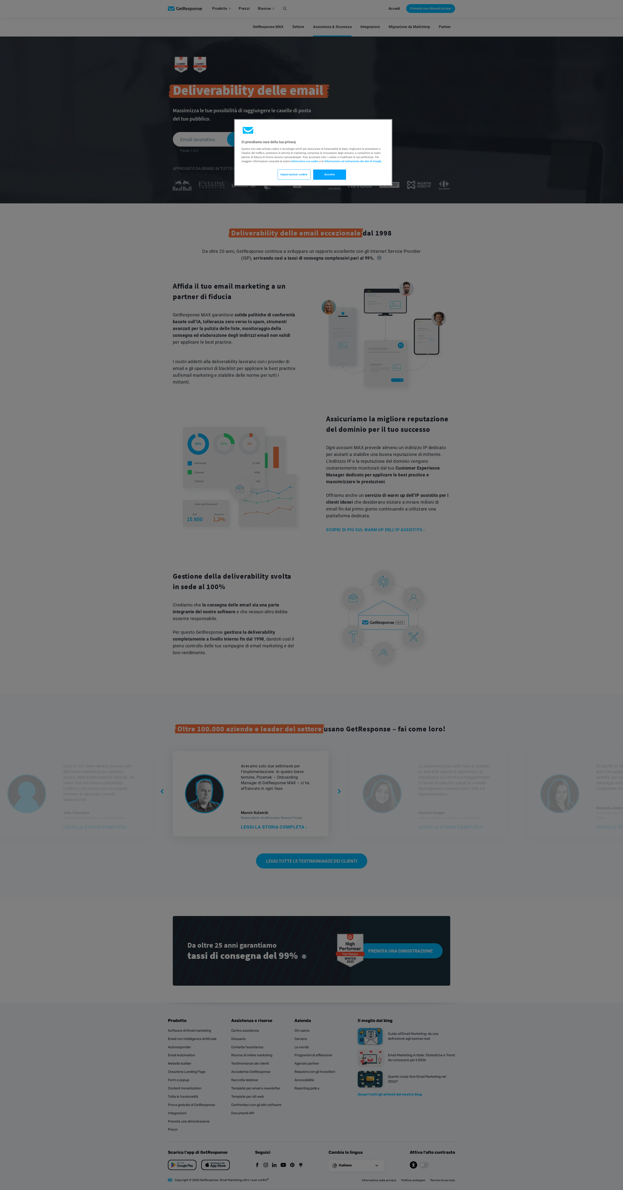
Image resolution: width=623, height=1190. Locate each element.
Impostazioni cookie (294, 174)
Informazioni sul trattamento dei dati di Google (352, 161)
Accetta (329, 174)
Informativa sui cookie (305, 161)
